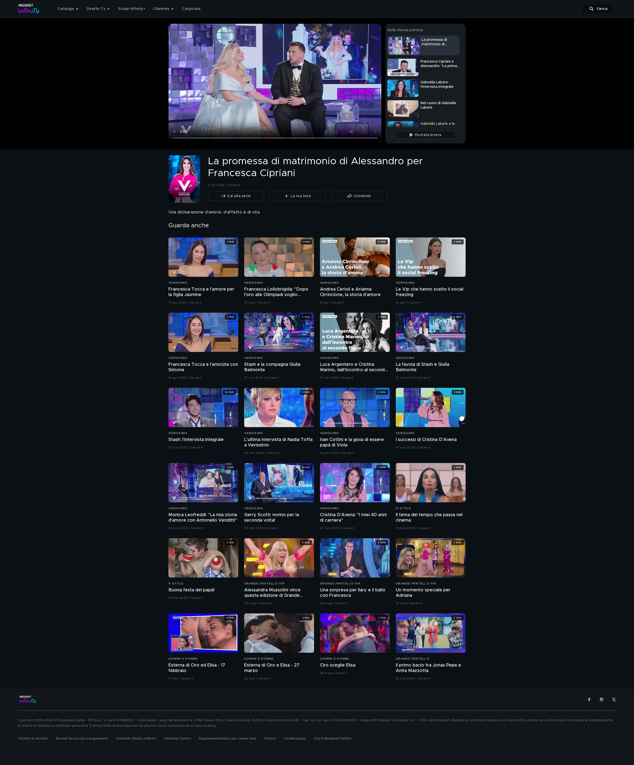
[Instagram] (601, 699)
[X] (614, 699)
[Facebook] (589, 699)
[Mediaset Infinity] (29, 9)
